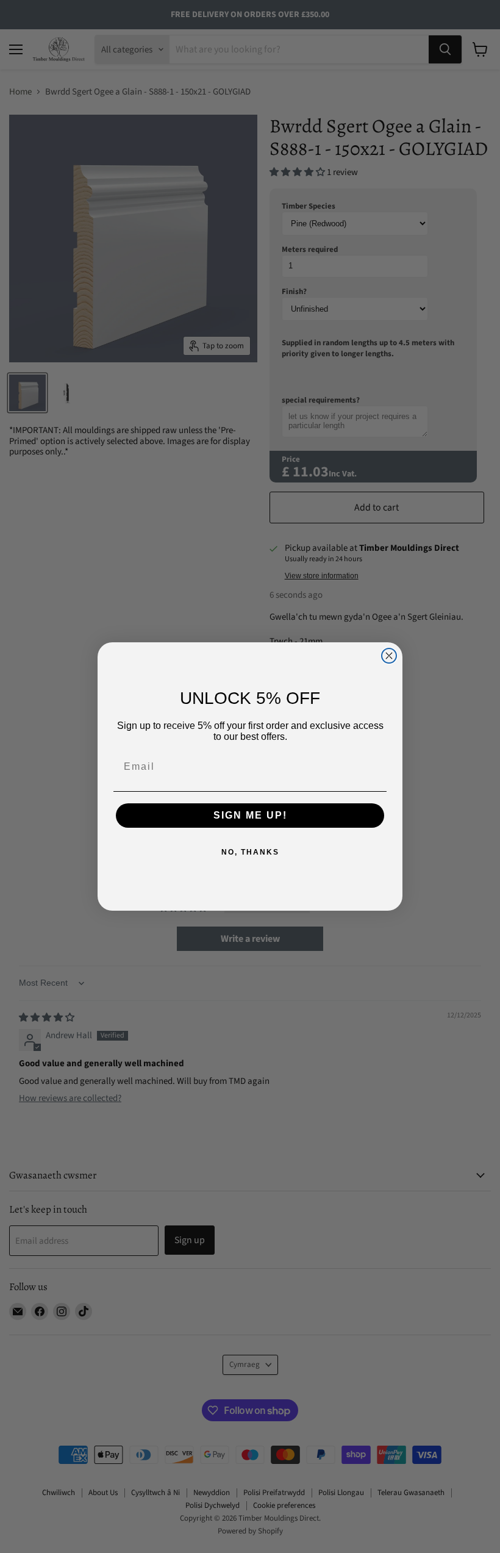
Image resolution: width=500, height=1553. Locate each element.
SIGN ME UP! (250, 815)
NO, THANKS (250, 852)
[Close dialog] (389, 655)
